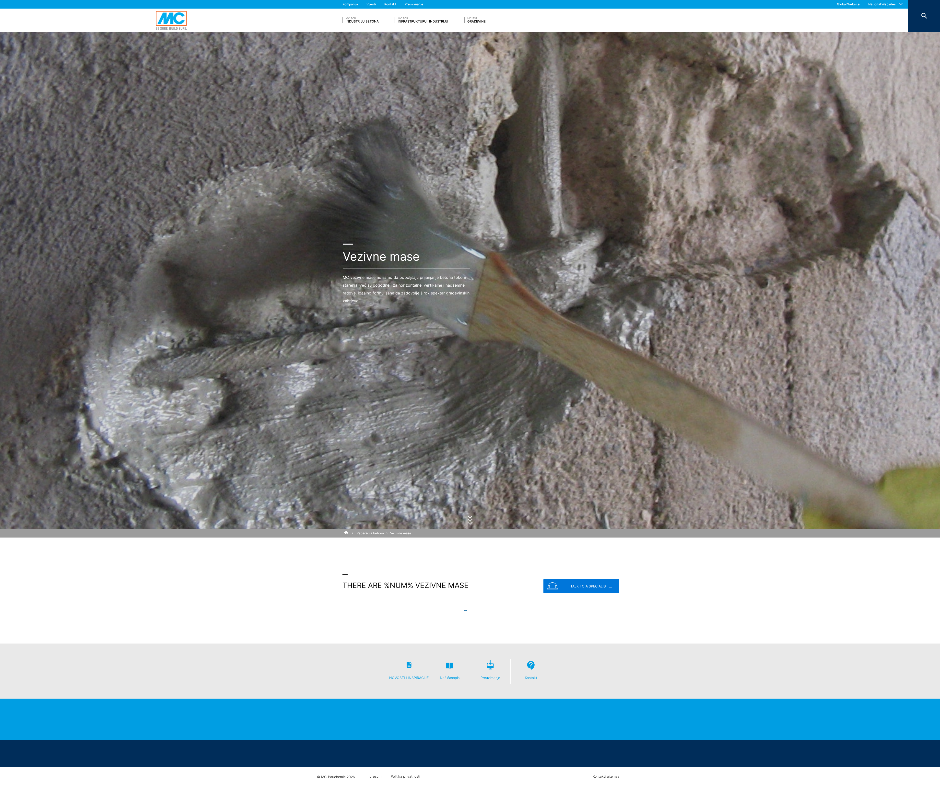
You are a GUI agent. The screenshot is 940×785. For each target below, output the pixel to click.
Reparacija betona (370, 533)
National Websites (882, 4)
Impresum (373, 776)
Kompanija (350, 4)
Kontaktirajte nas (606, 776)
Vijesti (371, 4)
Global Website (848, 4)
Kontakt (390, 4)
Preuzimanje (414, 4)
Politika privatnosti (405, 776)
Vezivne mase (400, 533)
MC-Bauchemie (171, 20)
